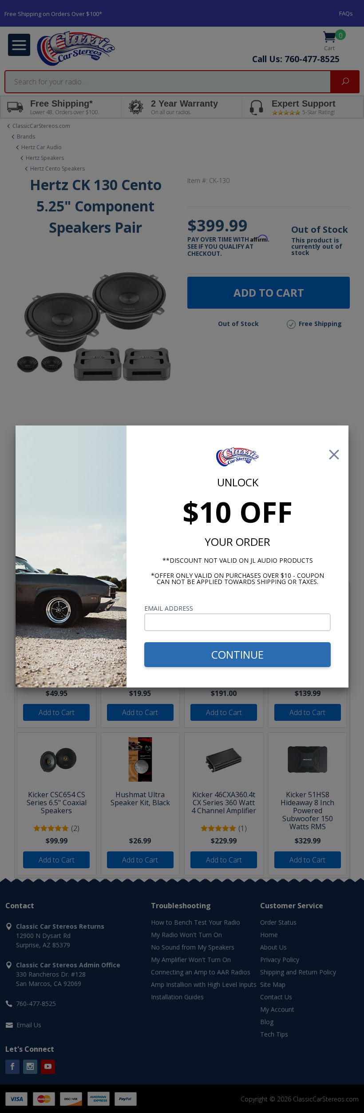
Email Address (168, 608)
